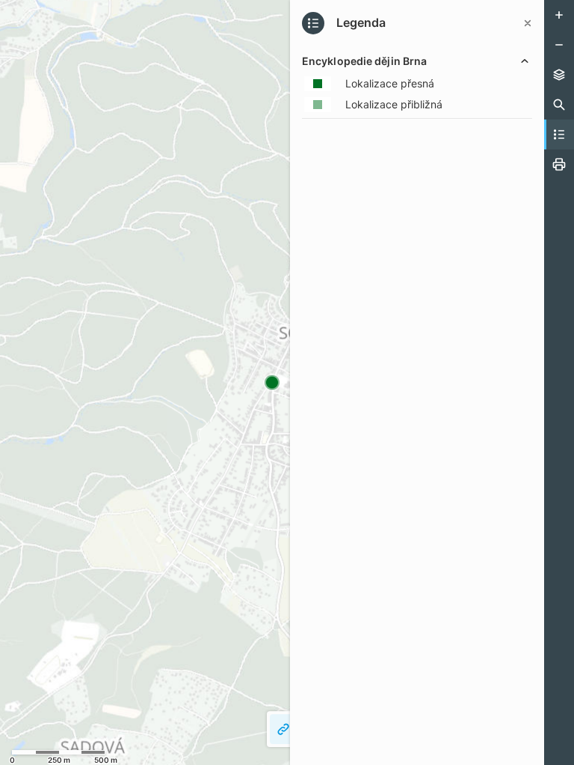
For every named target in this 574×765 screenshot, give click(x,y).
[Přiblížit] (559, 15)
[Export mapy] (559, 164)
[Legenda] (559, 134)
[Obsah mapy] (559, 75)
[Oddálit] (559, 45)
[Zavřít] (527, 23)
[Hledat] (559, 105)
